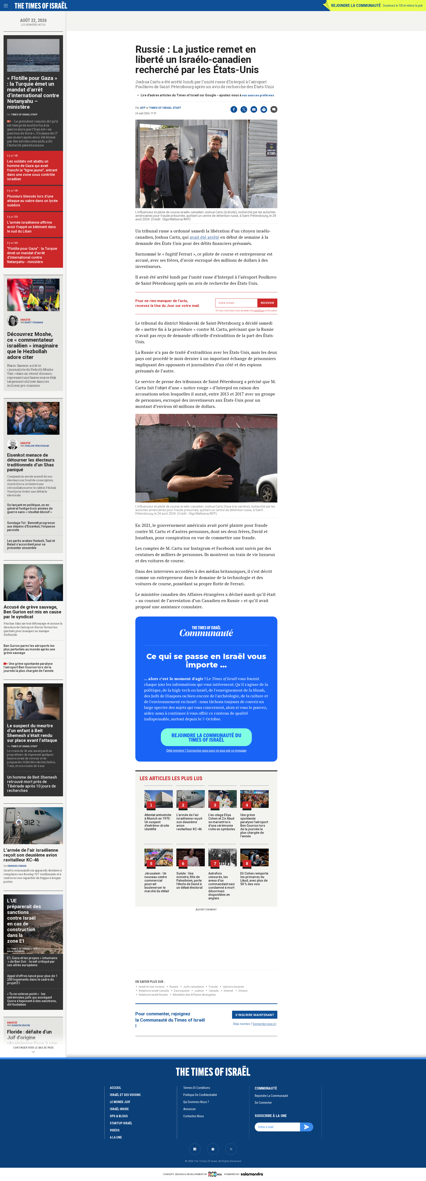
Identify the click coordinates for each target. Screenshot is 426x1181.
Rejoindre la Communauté (356, 5)
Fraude (213, 986)
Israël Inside (119, 1109)
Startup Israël (121, 1123)
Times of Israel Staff (165, 107)
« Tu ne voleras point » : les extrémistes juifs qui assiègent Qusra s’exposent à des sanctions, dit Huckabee (32, 999)
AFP (142, 107)
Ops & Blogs (119, 1116)
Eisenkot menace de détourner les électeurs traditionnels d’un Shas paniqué (31, 462)
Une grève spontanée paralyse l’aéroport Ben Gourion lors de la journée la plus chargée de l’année (254, 825)
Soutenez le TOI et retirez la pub (403, 5)
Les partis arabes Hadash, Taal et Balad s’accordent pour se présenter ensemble (31, 544)
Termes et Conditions (196, 1088)
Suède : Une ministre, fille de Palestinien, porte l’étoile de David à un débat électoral (189, 880)
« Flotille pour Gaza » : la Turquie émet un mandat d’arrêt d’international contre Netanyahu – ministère (33, 92)
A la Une (116, 1137)
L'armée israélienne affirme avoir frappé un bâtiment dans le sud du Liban (31, 226)
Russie (174, 986)
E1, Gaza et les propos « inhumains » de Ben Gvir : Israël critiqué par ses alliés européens (32, 961)
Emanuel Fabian (17, 866)
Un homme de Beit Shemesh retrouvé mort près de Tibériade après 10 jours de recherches (32, 784)
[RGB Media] (216, 1174)
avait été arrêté (204, 237)
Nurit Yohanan (34, 322)
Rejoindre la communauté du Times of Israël (206, 737)
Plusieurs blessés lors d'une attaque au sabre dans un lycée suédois (32, 200)
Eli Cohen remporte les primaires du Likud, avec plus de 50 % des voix (254, 879)
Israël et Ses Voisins (151, 986)
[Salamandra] (252, 1173)
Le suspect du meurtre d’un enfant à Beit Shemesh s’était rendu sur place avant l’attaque (32, 733)
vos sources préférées (258, 95)
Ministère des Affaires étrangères (194, 994)
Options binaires (233, 986)
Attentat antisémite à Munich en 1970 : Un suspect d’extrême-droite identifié (157, 822)
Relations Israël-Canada (154, 990)
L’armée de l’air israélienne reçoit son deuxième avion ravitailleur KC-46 (189, 822)
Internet (228, 990)
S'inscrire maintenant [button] (254, 1015)
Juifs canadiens (193, 986)
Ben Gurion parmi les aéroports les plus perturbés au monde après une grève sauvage (29, 649)
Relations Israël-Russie (153, 994)
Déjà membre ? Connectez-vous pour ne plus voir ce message (206, 750)
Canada (214, 990)
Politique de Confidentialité (200, 1095)
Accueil (115, 1088)
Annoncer (189, 1109)
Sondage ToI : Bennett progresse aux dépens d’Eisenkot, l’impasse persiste (31, 526)
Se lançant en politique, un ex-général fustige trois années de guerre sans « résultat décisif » (30, 508)
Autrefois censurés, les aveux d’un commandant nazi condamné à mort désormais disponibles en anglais (221, 886)
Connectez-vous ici (264, 1024)
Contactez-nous (193, 1116)
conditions (259, 310)
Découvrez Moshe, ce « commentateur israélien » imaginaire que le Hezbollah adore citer (32, 345)
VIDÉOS (115, 1130)
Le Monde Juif (120, 1102)
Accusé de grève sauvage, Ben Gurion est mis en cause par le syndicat (32, 611)
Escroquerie (181, 990)
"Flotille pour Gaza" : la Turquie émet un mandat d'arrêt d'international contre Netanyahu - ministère (32, 255)
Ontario (243, 990)
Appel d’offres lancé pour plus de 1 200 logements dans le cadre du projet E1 (32, 979)
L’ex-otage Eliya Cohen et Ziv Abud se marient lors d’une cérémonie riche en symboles (221, 822)
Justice (199, 990)
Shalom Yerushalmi (37, 446)
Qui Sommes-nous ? (196, 1102)
